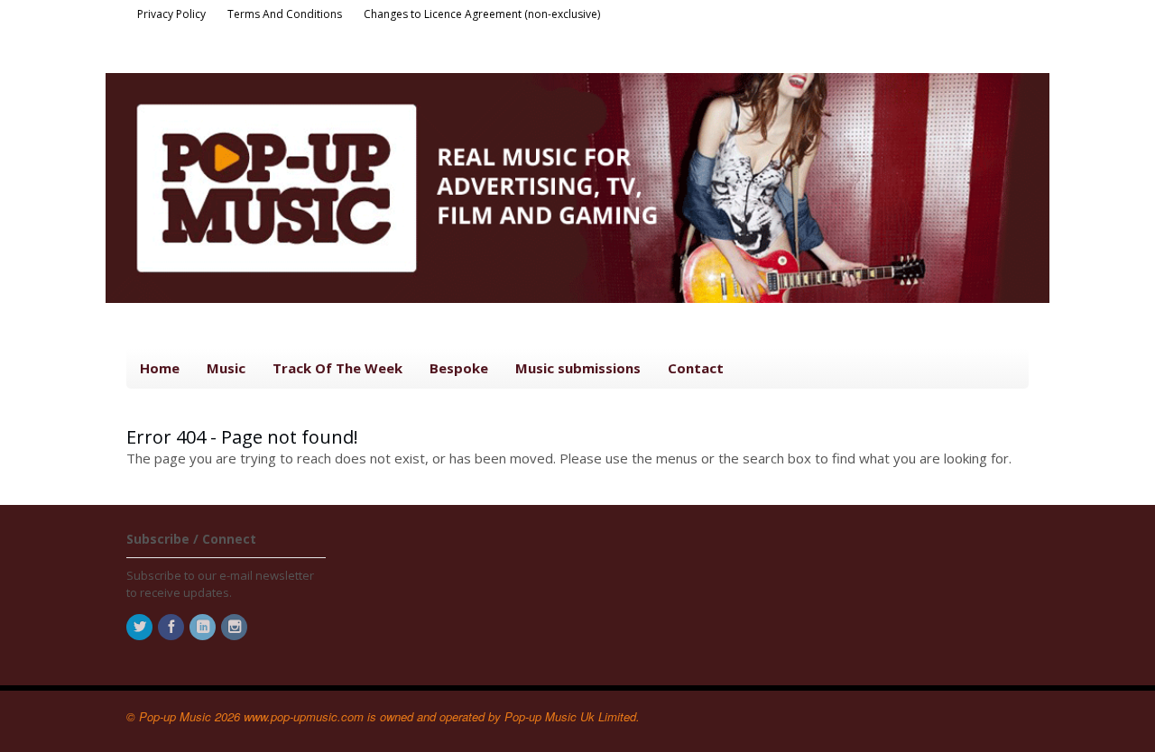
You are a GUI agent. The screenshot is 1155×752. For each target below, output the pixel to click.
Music (226, 368)
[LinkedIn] (203, 627)
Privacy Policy (171, 14)
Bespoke (459, 368)
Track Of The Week (337, 368)
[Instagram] (235, 627)
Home (160, 368)
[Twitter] (140, 627)
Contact (696, 368)
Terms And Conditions (284, 14)
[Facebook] (172, 627)
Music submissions (578, 368)
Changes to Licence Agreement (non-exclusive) (482, 14)
